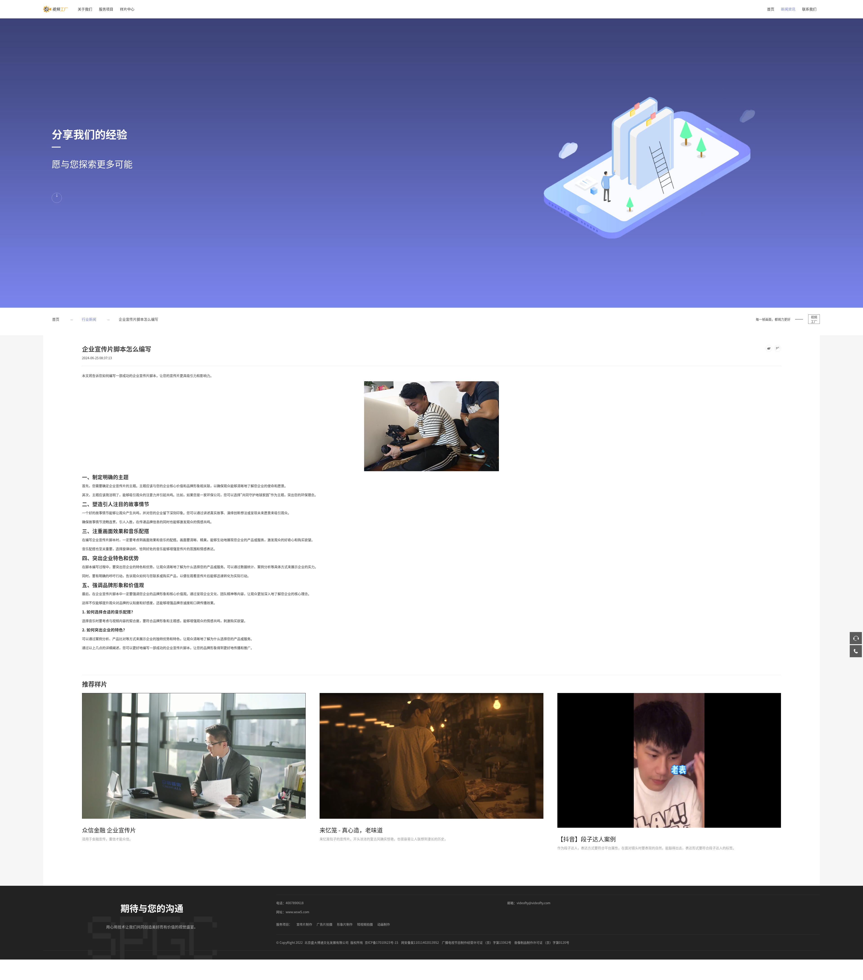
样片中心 (127, 9)
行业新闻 (89, 319)
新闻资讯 (788, 9)
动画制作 (383, 924)
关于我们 (85, 9)
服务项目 (106, 9)
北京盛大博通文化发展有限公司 (327, 942)
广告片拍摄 (324, 924)
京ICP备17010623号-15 (381, 942)
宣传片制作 (304, 924)
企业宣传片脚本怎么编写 (138, 319)
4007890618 (295, 903)
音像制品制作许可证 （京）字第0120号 (541, 942)
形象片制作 (345, 924)
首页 (770, 9)
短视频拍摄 (365, 924)
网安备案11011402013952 (420, 942)
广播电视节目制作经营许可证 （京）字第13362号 (476, 942)
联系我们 (809, 9)
